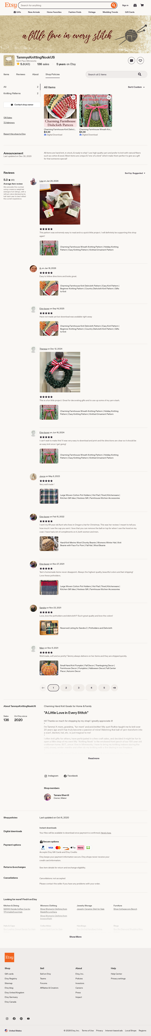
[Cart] (142, 5)
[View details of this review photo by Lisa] (60, 204)
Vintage (92, 12)
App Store (15, 1012)
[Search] (113, 5)
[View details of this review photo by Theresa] (60, 372)
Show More (75, 936)
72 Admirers (9, 122)
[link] (43, 687)
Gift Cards (129, 12)
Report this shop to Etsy (15, 134)
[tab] (22, 87)
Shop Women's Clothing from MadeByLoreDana (53, 910)
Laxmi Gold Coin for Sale (51, 929)
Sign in (125, 5)
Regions (142, 1030)
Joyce (42, 476)
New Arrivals (34, 12)
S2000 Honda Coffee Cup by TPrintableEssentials (17, 910)
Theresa (43, 349)
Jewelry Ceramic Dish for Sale (90, 909)
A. (40, 268)
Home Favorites (54, 12)
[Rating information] (18, 64)
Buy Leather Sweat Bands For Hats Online (20, 930)
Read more (93, 758)
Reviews (20, 74)
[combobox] (64, 5)
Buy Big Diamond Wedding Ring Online (128, 930)
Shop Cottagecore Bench (125, 909)
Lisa (41, 181)
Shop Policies (53, 74)
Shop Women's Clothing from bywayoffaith (53, 917)
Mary (42, 648)
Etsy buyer (44, 308)
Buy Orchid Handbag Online (89, 929)
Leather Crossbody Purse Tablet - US (94, 933)
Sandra (43, 607)
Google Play (37, 1012)
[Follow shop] (140, 60)
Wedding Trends (110, 12)
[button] (131, 60)
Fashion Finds (75, 12)
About (35, 74)
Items (6, 74)
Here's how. (106, 833)
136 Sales (8, 117)
